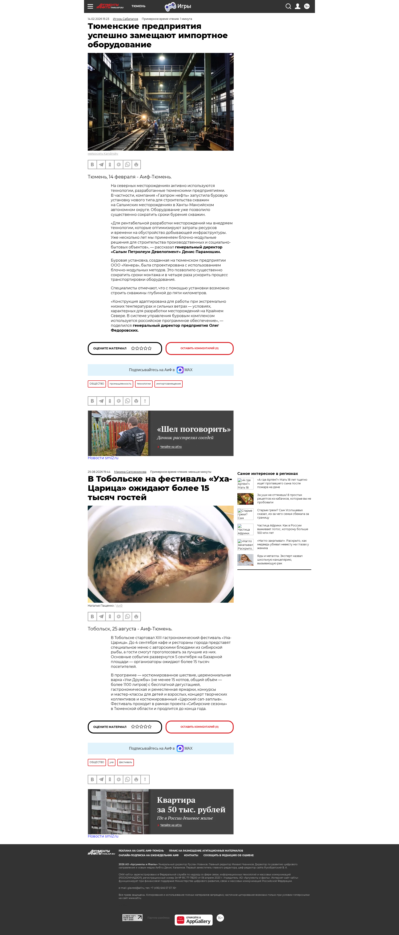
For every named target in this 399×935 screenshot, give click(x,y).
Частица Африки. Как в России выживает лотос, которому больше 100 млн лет (282, 529)
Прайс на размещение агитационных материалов (206, 850)
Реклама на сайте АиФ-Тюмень (141, 850)
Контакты (191, 855)
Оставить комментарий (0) (200, 348)
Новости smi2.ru (103, 458)
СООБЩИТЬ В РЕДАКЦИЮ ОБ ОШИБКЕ (228, 855)
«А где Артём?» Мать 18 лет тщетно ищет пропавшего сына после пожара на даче (282, 483)
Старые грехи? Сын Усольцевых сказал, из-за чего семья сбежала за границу (283, 513)
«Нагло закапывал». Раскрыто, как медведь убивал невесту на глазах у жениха (283, 544)
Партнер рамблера (158, 917)
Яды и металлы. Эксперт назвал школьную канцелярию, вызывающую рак (280, 559)
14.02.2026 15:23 (98, 19)
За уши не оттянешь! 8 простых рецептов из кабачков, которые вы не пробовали (284, 498)
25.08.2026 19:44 (99, 472)
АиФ (119, 605)
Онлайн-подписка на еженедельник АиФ (149, 855)
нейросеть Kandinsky (103, 153)
